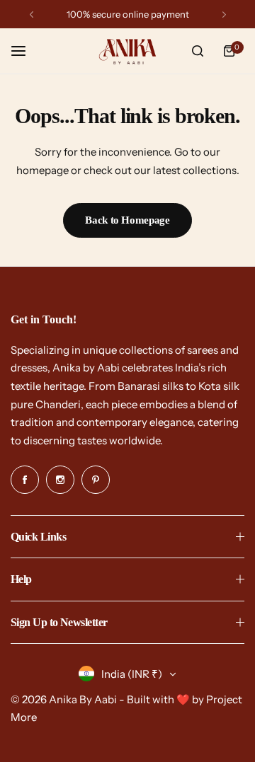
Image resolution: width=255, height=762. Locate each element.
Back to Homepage (127, 220)
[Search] (197, 51)
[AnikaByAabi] (127, 51)
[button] (31, 14)
